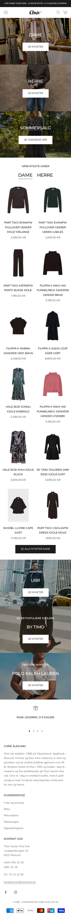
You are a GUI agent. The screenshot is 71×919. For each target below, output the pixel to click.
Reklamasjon (11, 822)
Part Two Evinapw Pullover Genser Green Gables (53, 227)
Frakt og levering (14, 803)
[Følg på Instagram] (15, 892)
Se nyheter (35, 592)
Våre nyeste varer (35, 166)
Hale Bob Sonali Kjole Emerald (18, 409)
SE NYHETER (35, 47)
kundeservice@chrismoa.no (20, 882)
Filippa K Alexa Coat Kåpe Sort (53, 351)
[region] (35, 715)
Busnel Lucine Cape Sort (18, 530)
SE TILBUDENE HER (35, 140)
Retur (7, 809)
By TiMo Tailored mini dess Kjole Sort (53, 472)
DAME (25, 175)
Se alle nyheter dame (35, 549)
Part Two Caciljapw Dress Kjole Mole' (52, 530)
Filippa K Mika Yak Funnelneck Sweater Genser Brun (53, 290)
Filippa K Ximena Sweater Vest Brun (18, 351)
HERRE (45, 175)
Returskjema (11, 815)
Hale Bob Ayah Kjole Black (18, 472)
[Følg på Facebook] (6, 892)
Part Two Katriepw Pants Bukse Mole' (18, 288)
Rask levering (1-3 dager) (35, 717)
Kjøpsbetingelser (13, 828)
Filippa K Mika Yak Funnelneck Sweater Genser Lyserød (53, 411)
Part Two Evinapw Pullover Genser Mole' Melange (18, 227)
